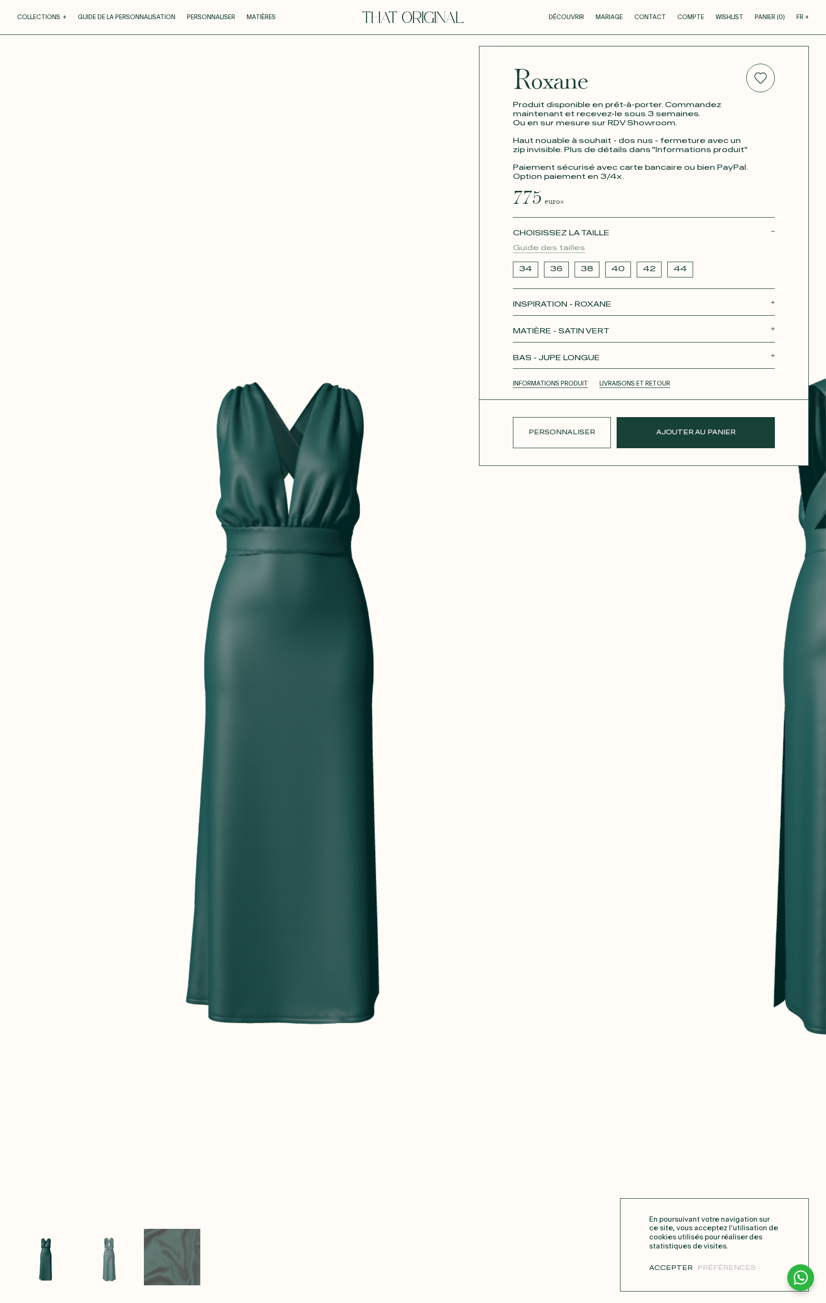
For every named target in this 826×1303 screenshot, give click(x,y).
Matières (261, 17)
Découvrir (566, 17)
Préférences (726, 1268)
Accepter (671, 1268)
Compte (690, 17)
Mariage (609, 17)
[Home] (413, 17)
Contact (650, 17)
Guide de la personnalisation (126, 17)
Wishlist (729, 17)
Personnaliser (211, 17)
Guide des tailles (549, 248)
